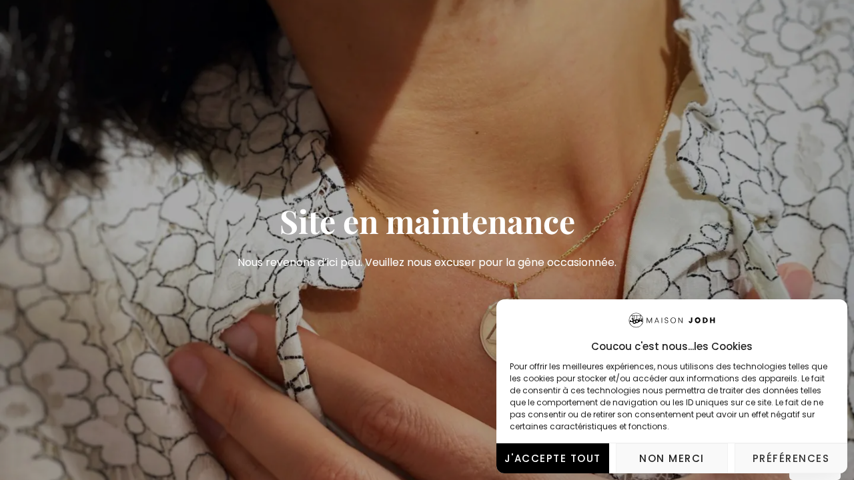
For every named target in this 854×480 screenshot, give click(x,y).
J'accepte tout (552, 458)
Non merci (672, 458)
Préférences (791, 458)
